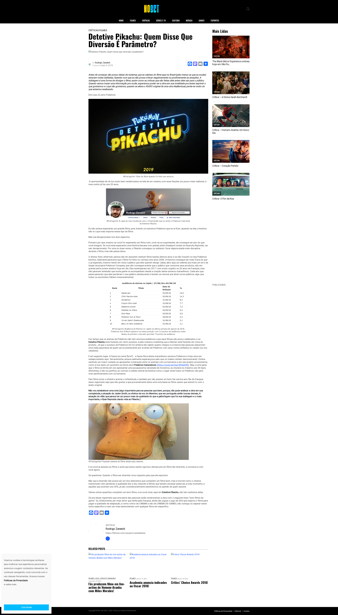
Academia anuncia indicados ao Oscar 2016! (148, 584)
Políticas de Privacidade (223, 611)
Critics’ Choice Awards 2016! (189, 582)
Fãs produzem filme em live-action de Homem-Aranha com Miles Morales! (106, 587)
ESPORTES (215, 20)
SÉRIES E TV (161, 20)
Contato (246, 611)
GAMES (201, 20)
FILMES (133, 20)
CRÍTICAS (146, 20)
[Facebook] (108, 538)
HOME (121, 20)
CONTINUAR (26, 607)
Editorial (238, 611)
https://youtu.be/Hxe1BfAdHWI (173, 365)
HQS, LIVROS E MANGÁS (105, 579)
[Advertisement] (231, 243)
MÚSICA (189, 20)
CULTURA (176, 20)
